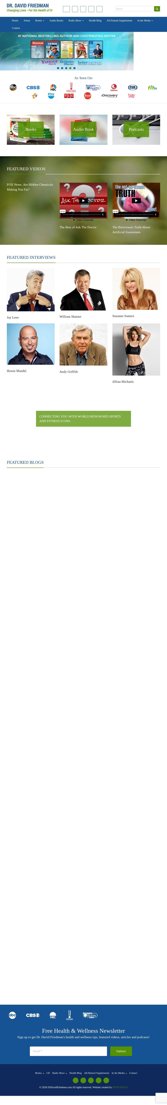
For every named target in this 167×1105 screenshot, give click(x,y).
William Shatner (70, 316)
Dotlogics (120, 1087)
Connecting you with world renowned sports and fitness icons (80, 419)
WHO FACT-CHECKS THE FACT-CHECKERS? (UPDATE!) (60, 828)
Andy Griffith (69, 371)
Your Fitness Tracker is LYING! (19, 697)
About (26, 20)
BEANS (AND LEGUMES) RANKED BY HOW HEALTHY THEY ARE (146, 630)
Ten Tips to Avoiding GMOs (101, 499)
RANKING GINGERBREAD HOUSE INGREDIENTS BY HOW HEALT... (19, 795)
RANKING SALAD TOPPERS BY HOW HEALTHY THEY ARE (62, 762)
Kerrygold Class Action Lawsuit (61, 565)
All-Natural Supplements (119, 20)
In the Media (144, 20)
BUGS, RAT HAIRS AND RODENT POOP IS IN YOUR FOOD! (144, 795)
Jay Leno (13, 317)
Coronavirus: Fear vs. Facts (101, 697)
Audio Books (56, 20)
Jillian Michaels (123, 381)
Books (39, 20)
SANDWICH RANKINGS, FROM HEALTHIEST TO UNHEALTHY (101, 663)
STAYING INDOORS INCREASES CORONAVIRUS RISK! (145, 696)
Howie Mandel (16, 371)
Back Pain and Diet (138, 598)
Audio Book (83, 129)
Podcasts (136, 129)
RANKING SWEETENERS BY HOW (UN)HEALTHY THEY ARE (20, 630)
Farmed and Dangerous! (57, 532)
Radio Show (75, 20)
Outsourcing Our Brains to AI (102, 961)
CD (48, 1073)
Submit (121, 1051)
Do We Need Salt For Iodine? (102, 730)
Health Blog (95, 20)
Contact (16, 28)
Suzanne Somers (123, 316)
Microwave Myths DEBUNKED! (104, 631)
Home (15, 20)
